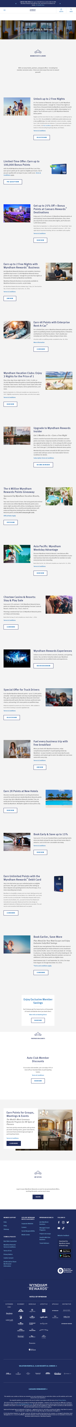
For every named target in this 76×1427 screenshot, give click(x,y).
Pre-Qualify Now (40, 5)
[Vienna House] (43, 1330)
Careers (23, 1227)
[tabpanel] (38, 1069)
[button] (16, 3)
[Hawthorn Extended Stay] (9, 1314)
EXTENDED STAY (9, 1305)
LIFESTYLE (44, 1304)
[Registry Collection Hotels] (66, 1311)
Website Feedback (63, 1235)
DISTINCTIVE (66, 1304)
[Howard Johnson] (21, 1330)
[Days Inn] (21, 1311)
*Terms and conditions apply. (43, 966)
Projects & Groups (45, 1234)
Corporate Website (27, 1223)
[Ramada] (32, 1343)
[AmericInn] (32, 1330)
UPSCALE (55, 1304)
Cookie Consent (8, 1258)
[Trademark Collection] (55, 1317)
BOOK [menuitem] (71, 11)
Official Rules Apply (10, 516)
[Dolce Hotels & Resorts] (66, 1317)
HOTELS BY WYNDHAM (38, 1297)
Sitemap (6, 1229)
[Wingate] (32, 1317)
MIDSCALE (32, 1304)
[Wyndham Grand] (66, 1324)
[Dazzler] (43, 1324)
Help (5, 1222)
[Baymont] (32, 1337)
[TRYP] (43, 1311)
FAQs (5, 1226)
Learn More (14, 1143)
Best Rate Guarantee (10, 1241)
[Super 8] (21, 1317)
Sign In (38, 1197)
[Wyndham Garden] (32, 1324)
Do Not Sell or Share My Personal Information (10, 1264)
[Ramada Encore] (32, 1350)
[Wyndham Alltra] (43, 1337)
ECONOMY (20, 1304)
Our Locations (47, 125)
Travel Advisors (44, 1243)
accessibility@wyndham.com (24, 1404)
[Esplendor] (43, 1317)
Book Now (38, 1020)
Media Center (25, 1235)
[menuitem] (4, 10)
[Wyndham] (55, 1311)
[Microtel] (21, 1324)
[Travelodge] (21, 1337)
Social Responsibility (28, 1231)
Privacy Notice (8, 1254)
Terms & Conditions (40, 131)
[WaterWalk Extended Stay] (9, 1320)
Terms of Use (8, 1251)
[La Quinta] (32, 1311)
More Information (39, 342)
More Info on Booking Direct (38, 1015)
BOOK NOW (38, 1081)
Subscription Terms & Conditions (44, 458)
